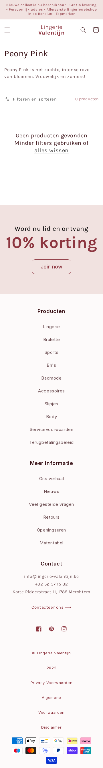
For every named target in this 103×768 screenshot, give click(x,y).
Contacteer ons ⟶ (51, 607)
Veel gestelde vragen (51, 504)
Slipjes (51, 403)
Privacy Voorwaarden (51, 682)
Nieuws (52, 491)
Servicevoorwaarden (52, 429)
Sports (52, 352)
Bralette (51, 339)
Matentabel (51, 543)
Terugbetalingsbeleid (51, 442)
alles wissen (51, 150)
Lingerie (51, 326)
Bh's (51, 365)
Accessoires (51, 391)
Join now (51, 267)
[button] (7, 30)
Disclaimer (51, 727)
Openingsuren (51, 530)
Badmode (51, 378)
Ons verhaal (51, 478)
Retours (51, 517)
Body (51, 416)
